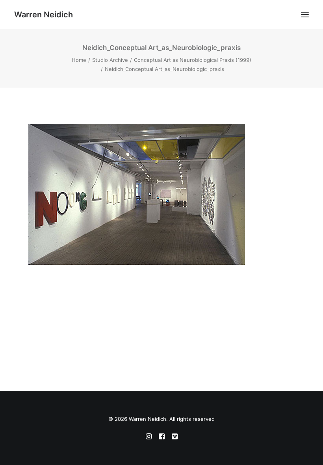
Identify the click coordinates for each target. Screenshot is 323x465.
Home (79, 60)
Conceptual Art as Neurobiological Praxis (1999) (192, 60)
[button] (305, 14)
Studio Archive (110, 60)
